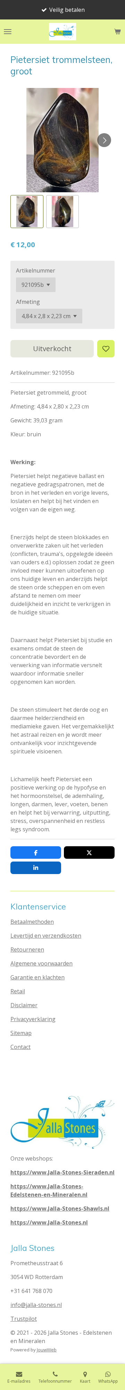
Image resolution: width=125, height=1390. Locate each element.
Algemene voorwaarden (41, 963)
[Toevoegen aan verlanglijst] (106, 348)
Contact (20, 1047)
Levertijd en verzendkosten (45, 935)
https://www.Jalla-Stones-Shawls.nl (59, 1208)
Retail (17, 991)
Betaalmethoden (32, 922)
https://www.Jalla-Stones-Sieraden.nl (62, 1172)
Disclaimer (24, 1005)
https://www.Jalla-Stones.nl (49, 1222)
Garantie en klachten (37, 977)
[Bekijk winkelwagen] (117, 31)
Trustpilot (23, 1319)
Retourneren (27, 949)
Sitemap (21, 1033)
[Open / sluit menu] (7, 31)
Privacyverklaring (33, 1019)
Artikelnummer (35, 270)
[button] (26, 211)
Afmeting (28, 302)
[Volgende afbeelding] (104, 140)
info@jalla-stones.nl (36, 1305)
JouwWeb (47, 1350)
